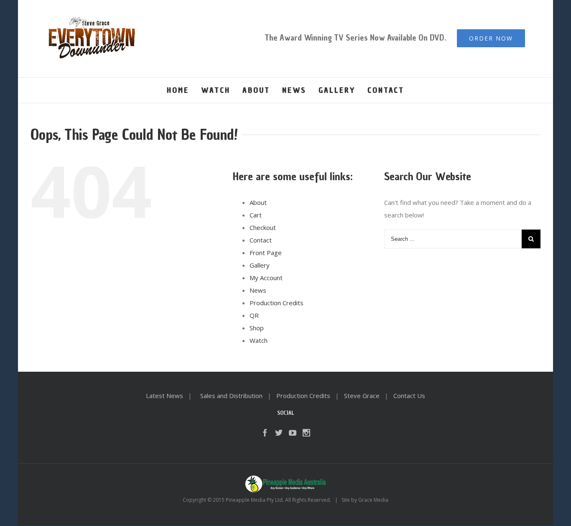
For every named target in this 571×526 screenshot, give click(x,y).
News (258, 290)
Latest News (164, 395)
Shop (257, 328)
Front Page (266, 252)
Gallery (260, 265)
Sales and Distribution (231, 395)
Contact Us (409, 395)
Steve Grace (362, 395)
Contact (261, 240)
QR (254, 315)
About (258, 202)
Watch (259, 340)
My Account (266, 277)
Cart (256, 215)
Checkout (263, 227)
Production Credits (276, 303)
